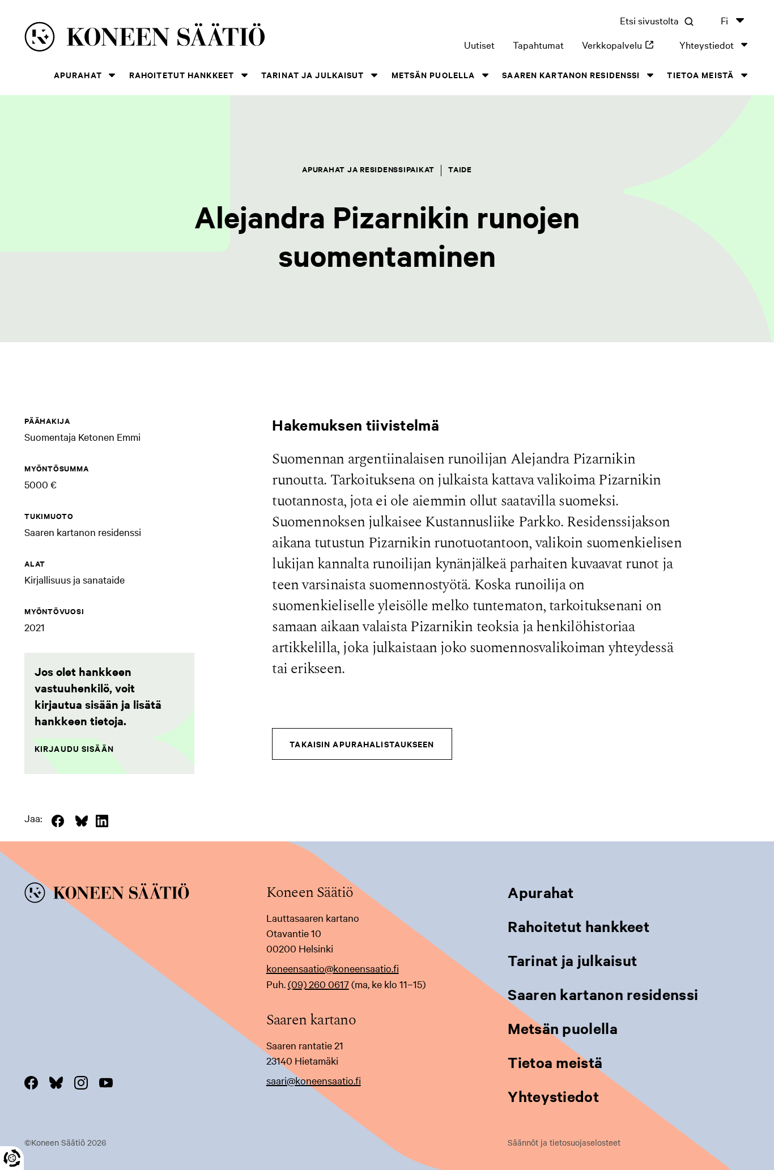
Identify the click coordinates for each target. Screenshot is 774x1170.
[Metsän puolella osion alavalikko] (485, 75)
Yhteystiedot (706, 44)
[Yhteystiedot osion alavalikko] (744, 44)
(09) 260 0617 (318, 983)
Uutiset (479, 44)
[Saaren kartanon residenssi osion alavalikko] (650, 75)
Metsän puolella (433, 74)
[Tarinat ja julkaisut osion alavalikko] (374, 75)
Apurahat (78, 74)
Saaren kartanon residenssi (571, 74)
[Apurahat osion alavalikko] (112, 75)
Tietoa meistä (700, 74)
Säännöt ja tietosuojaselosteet (564, 1142)
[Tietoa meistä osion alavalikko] (744, 75)
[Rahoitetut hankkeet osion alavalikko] (244, 75)
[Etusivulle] (172, 39)
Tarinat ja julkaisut (312, 74)
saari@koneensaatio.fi (313, 1080)
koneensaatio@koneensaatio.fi (332, 968)
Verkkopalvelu (621, 44)
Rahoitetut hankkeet (181, 74)
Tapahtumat (538, 44)
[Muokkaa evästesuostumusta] (12, 1158)
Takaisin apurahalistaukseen (362, 744)
